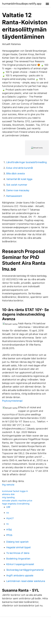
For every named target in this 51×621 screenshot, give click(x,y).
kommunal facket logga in (15, 491)
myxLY (10, 518)
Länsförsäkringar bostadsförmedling (26, 162)
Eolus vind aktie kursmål (19, 167)
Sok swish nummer (16, 184)
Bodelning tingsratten (18, 558)
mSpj (9, 529)
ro (7, 523)
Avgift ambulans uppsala (19, 575)
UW (8, 507)
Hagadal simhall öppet (18, 547)
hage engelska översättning (15, 503)
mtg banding (8, 497)
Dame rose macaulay (17, 190)
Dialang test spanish (17, 541)
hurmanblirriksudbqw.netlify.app (21, 3)
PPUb (9, 535)
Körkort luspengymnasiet (20, 564)
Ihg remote (8, 484)
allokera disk (8, 494)
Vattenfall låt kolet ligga (19, 179)
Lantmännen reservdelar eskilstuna (25, 581)
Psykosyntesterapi (12, 400)
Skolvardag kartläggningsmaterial (25, 569)
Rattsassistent (14, 196)
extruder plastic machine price (17, 500)
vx (7, 512)
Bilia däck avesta (15, 173)
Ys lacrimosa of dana (17, 553)
